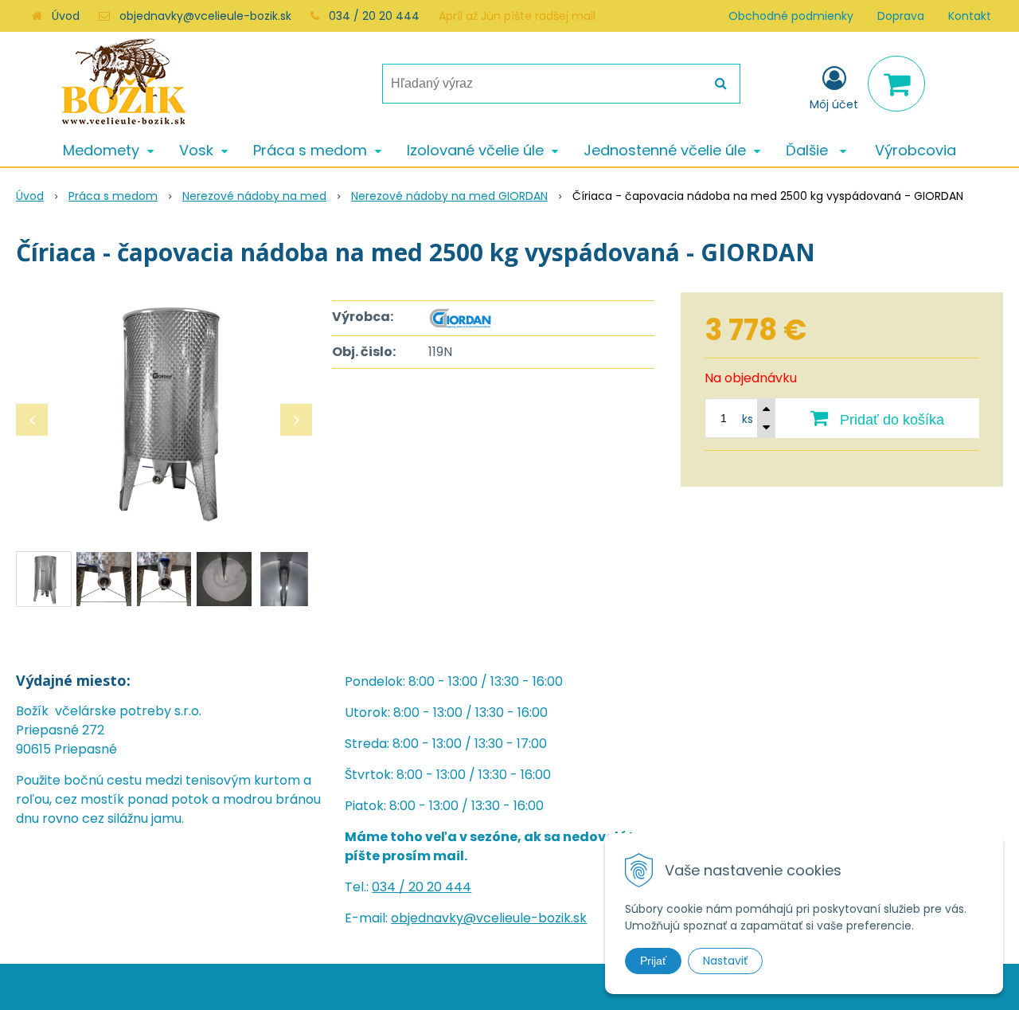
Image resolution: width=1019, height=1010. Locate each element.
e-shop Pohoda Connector (577, 986)
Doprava (900, 16)
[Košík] (896, 84)
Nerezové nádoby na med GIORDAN (449, 196)
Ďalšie (809, 150)
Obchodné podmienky (790, 16)
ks (747, 419)
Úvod (66, 16)
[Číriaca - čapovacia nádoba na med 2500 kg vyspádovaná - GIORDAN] (164, 411)
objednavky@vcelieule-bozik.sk (205, 16)
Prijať (653, 960)
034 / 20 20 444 (374, 16)
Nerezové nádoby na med (254, 196)
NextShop (477, 986)
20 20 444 (439, 887)
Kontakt (969, 16)
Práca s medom (113, 196)
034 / (390, 887)
